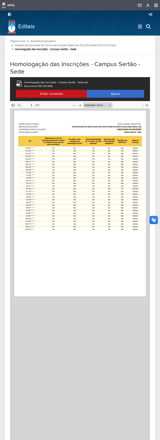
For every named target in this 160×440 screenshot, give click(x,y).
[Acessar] (150, 14)
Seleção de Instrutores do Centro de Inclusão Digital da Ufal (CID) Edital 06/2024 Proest (65, 45)
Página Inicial (17, 41)
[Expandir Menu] (140, 26)
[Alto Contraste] (10, 14)
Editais (26, 26)
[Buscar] (148, 26)
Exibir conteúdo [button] (51, 94)
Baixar (115, 94)
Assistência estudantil (43, 41)
